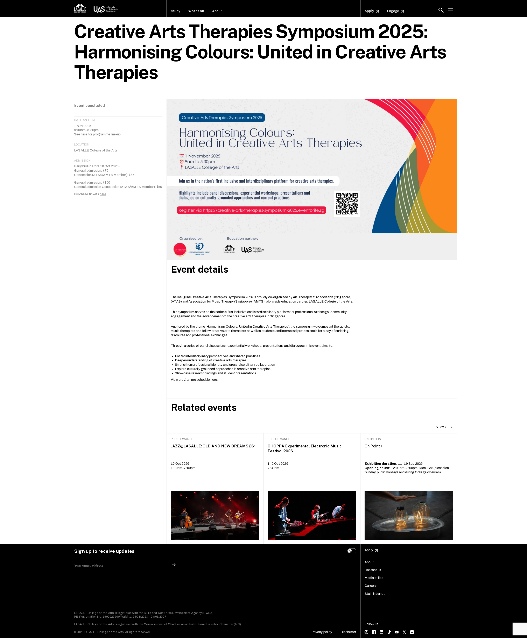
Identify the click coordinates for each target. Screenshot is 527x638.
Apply (369, 11)
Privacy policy (321, 632)
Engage (393, 11)
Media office (374, 578)
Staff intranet (375, 593)
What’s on (196, 11)
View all (442, 426)
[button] (441, 10)
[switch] (351, 550)
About (217, 11)
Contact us (373, 570)
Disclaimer (348, 632)
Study (175, 11)
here (84, 134)
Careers (371, 585)
